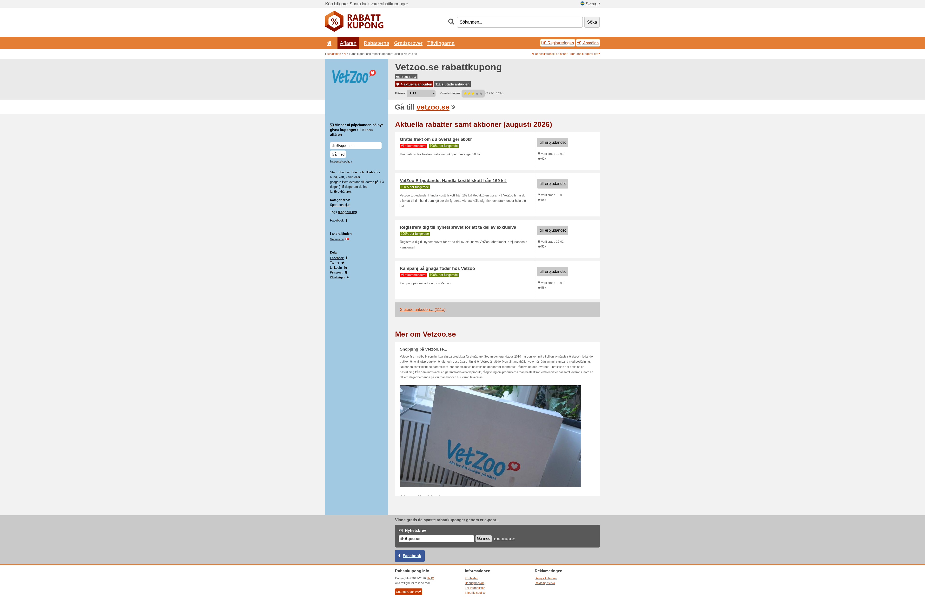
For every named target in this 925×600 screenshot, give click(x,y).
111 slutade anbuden (452, 84)
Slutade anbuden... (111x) (423, 309)
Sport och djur (340, 205)
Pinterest (336, 272)
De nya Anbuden (546, 578)
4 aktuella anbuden (416, 84)
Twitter (334, 263)
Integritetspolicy (341, 161)
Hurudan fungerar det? (585, 54)
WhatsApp (337, 277)
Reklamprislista (545, 583)
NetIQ (430, 578)
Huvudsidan (333, 54)
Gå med (338, 154)
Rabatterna (376, 43)
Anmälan (590, 42)
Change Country (407, 591)
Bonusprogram (474, 583)
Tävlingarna (441, 43)
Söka (592, 22)
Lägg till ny (347, 212)
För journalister (475, 588)
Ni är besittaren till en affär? (550, 54)
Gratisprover (408, 43)
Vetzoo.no (337, 239)
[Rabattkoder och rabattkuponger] (354, 31)
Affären (348, 43)
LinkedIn (336, 267)
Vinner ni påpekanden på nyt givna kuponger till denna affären (356, 130)
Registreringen (560, 42)
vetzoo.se (405, 77)
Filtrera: (400, 93)
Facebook (337, 220)
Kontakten (471, 578)
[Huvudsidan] (328, 43)
